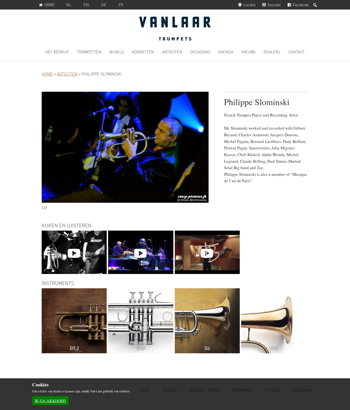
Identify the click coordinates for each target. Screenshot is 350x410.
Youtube (274, 4)
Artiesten (67, 73)
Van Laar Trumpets (175, 28)
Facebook (301, 4)
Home (49, 4)
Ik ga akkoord (50, 400)
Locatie (249, 4)
